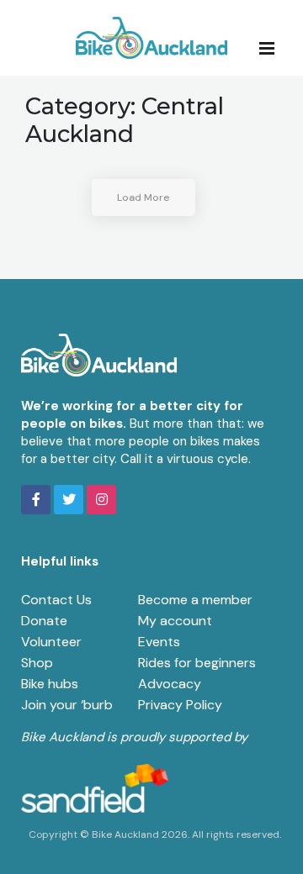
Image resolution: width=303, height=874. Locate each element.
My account (175, 620)
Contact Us (56, 599)
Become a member (195, 599)
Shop (37, 662)
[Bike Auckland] (151, 38)
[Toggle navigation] (271, 47)
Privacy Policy (180, 704)
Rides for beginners (197, 662)
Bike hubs (49, 683)
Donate (44, 620)
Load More (143, 197)
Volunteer (51, 641)
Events (159, 641)
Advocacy (169, 683)
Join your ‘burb (67, 704)
